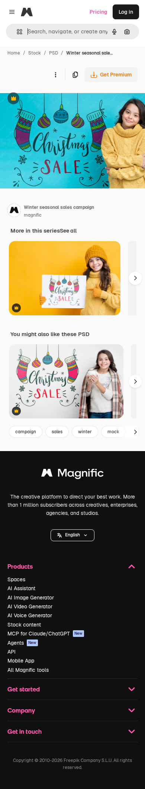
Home (13, 53)
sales (57, 432)
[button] (72, 535)
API (11, 651)
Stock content (24, 624)
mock (113, 432)
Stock (34, 53)
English (72, 535)
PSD (53, 53)
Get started (23, 689)
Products (20, 566)
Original (47, 99)
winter (85, 432)
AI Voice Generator (29, 615)
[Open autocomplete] (16, 31)
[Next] (135, 278)
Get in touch (24, 731)
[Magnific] (72, 474)
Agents (21, 643)
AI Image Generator (30, 597)
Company (21, 710)
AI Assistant (21, 588)
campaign (25, 432)
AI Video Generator (29, 606)
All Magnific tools (28, 670)
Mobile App (20, 660)
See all (68, 230)
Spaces (16, 579)
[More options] (55, 74)
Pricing (98, 12)
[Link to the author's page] (14, 211)
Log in (126, 12)
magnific (33, 215)
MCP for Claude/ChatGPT (45, 633)
